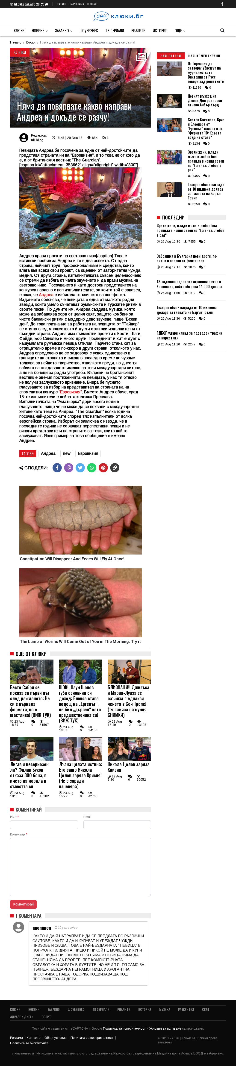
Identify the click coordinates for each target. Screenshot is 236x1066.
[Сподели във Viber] (68, 467)
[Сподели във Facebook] (57, 467)
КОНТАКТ (92, 4)
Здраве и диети (21, 1016)
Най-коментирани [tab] (204, 55)
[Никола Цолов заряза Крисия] (129, 760)
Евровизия (88, 453)
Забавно (62, 30)
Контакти (34, 1037)
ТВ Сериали (114, 30)
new (67, 453)
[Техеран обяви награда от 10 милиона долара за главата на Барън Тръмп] (169, 196)
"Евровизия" (70, 392)
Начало (61, 4)
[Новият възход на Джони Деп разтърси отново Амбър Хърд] (169, 107)
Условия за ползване (165, 1028)
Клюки (19, 30)
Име (14, 816)
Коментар (18, 834)
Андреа (46, 294)
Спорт (46, 1016)
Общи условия (55, 1037)
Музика (164, 1009)
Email (87, 816)
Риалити (138, 30)
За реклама (77, 4)
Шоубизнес (89, 30)
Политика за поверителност (125, 1028)
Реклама (16, 1037)
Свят (205, 1009)
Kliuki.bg (37, 140)
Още (178, 30)
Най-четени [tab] (170, 55)
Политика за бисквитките (29, 1043)
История (160, 30)
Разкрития (186, 1009)
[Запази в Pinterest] (103, 467)
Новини (38, 30)
